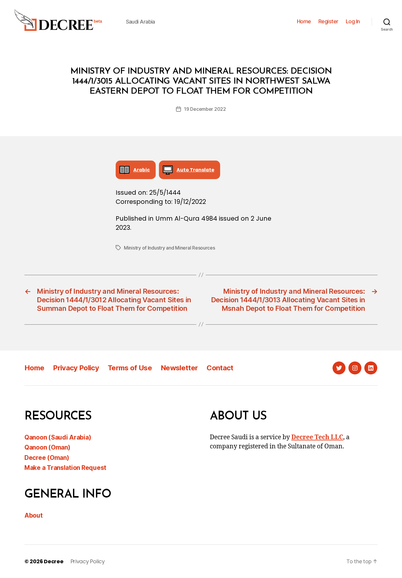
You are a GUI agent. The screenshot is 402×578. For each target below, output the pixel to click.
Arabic (141, 169)
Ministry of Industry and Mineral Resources (169, 248)
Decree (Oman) (46, 457)
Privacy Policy (76, 368)
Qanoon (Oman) (47, 447)
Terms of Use (130, 368)
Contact (220, 368)
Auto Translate (195, 169)
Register (328, 21)
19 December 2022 (205, 109)
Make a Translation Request (65, 467)
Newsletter (179, 368)
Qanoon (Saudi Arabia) (57, 437)
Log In (353, 21)
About (33, 515)
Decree (53, 561)
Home (304, 21)
